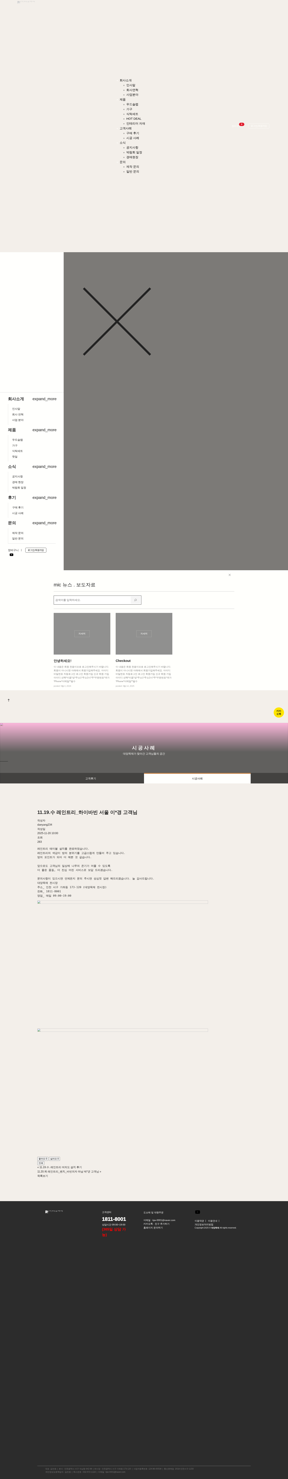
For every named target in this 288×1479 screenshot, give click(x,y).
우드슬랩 (17, 440)
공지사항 (17, 476)
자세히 (83, 634)
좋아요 (43, 1158)
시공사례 (197, 778)
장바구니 (237, 125)
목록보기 (42, 1175)
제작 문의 (18, 533)
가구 (15, 445)
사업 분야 (18, 420)
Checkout (123, 661)
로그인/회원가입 (36, 550)
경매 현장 (18, 482)
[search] (135, 600)
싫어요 (54, 1158)
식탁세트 (17, 451)
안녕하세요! (63, 661)
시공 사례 (18, 513)
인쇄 (41, 1163)
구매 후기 (18, 507)
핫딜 (15, 456)
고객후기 (90, 778)
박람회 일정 (19, 487)
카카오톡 (278, 712)
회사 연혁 (18, 414)
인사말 (16, 409)
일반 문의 (18, 538)
